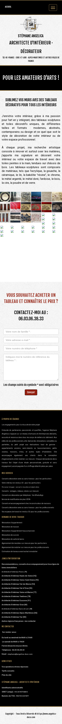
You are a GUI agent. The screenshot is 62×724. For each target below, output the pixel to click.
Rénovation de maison (10, 527)
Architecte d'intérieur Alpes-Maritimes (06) (19, 613)
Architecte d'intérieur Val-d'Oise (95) (17, 588)
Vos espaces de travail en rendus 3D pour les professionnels (25, 512)
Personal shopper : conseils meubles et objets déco (20, 487)
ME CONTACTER (8, 626)
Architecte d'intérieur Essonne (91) (16, 601)
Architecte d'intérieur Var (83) (14, 617)
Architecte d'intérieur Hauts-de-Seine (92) (19, 576)
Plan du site (6, 675)
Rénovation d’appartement (12, 523)
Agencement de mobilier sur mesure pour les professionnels (25, 547)
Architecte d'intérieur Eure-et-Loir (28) (17, 609)
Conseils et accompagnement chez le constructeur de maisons (26, 503)
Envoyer (31, 392)
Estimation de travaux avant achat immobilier (20, 551)
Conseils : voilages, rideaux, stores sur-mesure (20, 491)
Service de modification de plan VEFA (16, 499)
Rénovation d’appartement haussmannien (18, 531)
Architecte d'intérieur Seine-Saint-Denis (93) (20, 580)
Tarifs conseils (8, 671)
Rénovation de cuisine (10, 535)
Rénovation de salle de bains (13, 539)
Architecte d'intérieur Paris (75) (14, 572)
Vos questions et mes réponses (15, 667)
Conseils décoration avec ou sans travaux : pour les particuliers (26, 479)
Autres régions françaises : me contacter (19, 621)
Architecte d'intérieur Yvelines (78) (16, 596)
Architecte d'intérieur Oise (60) (14, 605)
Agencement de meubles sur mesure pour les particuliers (24, 543)
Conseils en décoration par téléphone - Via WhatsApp (22, 495)
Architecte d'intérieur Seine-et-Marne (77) (19, 592)
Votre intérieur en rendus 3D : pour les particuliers (21, 483)
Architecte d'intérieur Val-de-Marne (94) (18, 584)
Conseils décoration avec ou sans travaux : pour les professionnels (28, 508)
